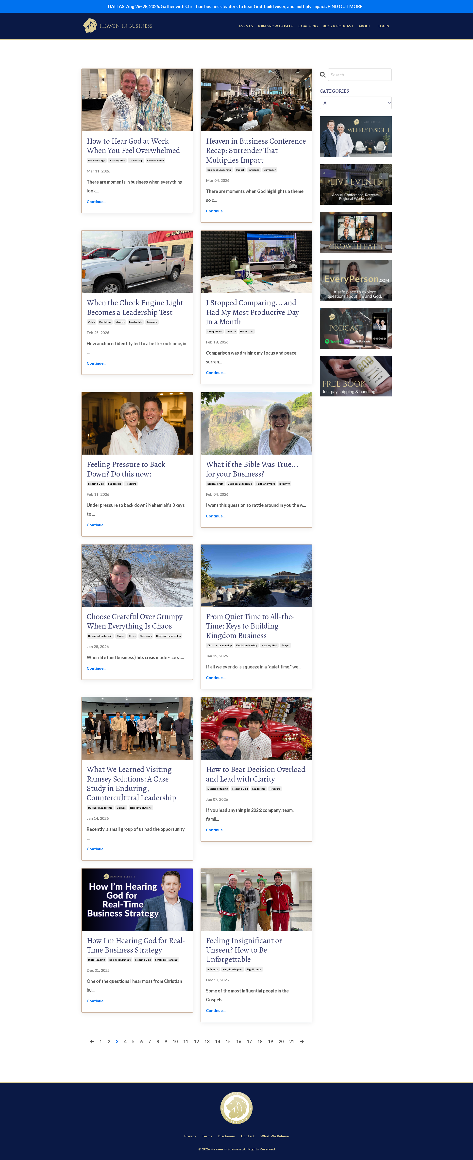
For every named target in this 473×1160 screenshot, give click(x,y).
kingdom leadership (168, 635)
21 (291, 1041)
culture (121, 807)
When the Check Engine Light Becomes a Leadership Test (135, 307)
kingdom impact (232, 969)
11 (185, 1041)
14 (217, 1041)
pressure (152, 322)
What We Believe (274, 1136)
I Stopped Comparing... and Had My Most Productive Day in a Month (252, 312)
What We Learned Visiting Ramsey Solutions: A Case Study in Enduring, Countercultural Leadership (131, 783)
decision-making (246, 645)
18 (259, 1041)
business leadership (219, 169)
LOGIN (383, 26)
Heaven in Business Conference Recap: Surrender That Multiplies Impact (256, 150)
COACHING (308, 26)
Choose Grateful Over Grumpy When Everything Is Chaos (135, 621)
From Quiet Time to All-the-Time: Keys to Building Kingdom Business (250, 626)
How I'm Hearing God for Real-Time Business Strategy (136, 945)
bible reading (96, 959)
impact (240, 169)
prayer (285, 645)
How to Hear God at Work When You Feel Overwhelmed (133, 145)
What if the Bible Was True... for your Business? (252, 469)
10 (175, 1041)
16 (238, 1041)
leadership (136, 160)
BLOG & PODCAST (338, 26)
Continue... (96, 201)
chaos (120, 635)
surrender (270, 169)
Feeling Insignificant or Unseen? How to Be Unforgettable (244, 950)
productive (246, 331)
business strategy (120, 959)
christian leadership (219, 645)
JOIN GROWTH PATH (275, 26)
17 (249, 1041)
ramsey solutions (141, 807)
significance (254, 969)
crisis (91, 322)
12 (196, 1041)
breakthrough (96, 160)
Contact (248, 1136)
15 (228, 1041)
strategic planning (166, 959)
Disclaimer (226, 1136)
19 (270, 1041)
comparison (214, 331)
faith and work (265, 483)
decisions (105, 322)
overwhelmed (155, 160)
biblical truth (215, 483)
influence (254, 169)
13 (206, 1041)
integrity (284, 483)
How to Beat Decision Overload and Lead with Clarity (255, 774)
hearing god (117, 160)
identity (120, 322)
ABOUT (364, 26)
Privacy (190, 1136)
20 (281, 1041)
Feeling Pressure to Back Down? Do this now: (126, 469)
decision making (217, 788)
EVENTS (246, 26)
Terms (207, 1136)
